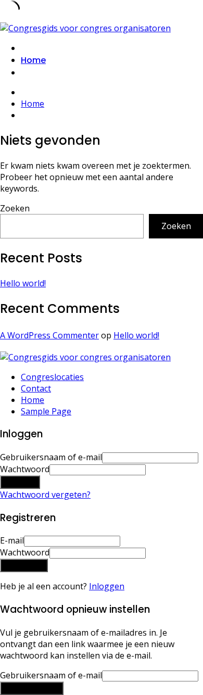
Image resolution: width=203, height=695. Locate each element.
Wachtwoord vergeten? (45, 494)
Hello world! (23, 283)
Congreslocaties (52, 377)
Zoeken (15, 208)
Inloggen (106, 586)
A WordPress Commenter (49, 335)
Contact (36, 388)
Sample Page (46, 411)
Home (33, 60)
